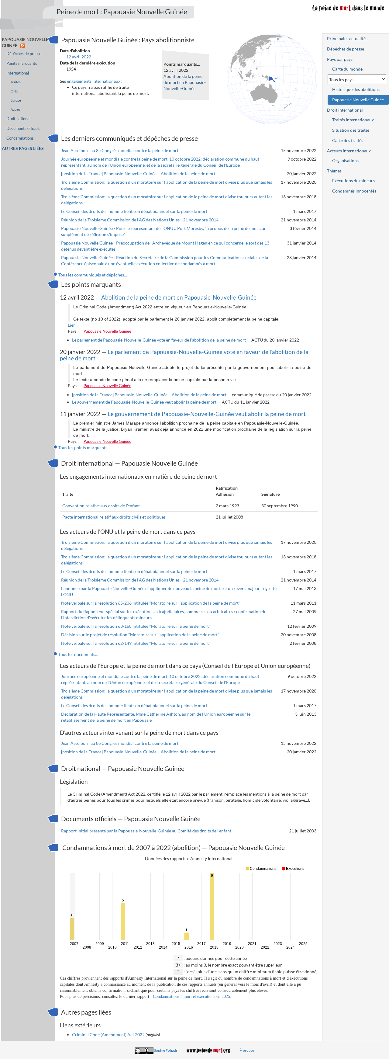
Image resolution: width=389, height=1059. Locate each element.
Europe (16, 100)
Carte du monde (347, 68)
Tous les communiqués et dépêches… (92, 274)
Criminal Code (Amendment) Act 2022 (108, 1034)
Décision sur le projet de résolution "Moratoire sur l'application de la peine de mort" (140, 634)
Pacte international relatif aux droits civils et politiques (114, 516)
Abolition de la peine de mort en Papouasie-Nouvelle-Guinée (185, 82)
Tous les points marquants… (84, 447)
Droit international (345, 110)
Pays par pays (340, 59)
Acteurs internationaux (349, 150)
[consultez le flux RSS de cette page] (22, 45)
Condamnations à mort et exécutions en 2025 (191, 996)
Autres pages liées (23, 148)
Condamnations (20, 138)
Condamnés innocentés (354, 190)
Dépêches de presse (23, 53)
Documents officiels (23, 128)
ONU (14, 91)
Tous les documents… (78, 654)
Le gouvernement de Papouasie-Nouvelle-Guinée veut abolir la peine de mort (144, 402)
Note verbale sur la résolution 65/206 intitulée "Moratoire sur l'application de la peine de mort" (150, 603)
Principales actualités (347, 38)
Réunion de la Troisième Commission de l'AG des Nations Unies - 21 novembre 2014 (140, 219)
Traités (16, 82)
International (17, 73)
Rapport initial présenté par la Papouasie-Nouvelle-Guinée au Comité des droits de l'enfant (146, 830)
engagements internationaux (93, 81)
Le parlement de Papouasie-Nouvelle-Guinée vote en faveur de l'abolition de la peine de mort (159, 339)
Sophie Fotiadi (165, 1050)
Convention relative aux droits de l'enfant (101, 505)
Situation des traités (351, 130)
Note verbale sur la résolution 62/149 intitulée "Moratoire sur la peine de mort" (136, 643)
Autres (15, 109)
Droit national (18, 118)
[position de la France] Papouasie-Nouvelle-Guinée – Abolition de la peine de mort (138, 173)
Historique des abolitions (356, 89)
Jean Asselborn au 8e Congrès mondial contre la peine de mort (119, 150)
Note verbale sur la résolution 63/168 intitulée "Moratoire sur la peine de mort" (136, 626)
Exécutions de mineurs (353, 180)
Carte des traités (347, 140)
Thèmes (334, 170)
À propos (247, 1050)
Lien (72, 325)
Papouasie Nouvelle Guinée (107, 331)
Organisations (345, 160)
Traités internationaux (353, 119)
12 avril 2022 (78, 56)
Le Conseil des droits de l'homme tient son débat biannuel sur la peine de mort (134, 211)
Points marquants (21, 63)
